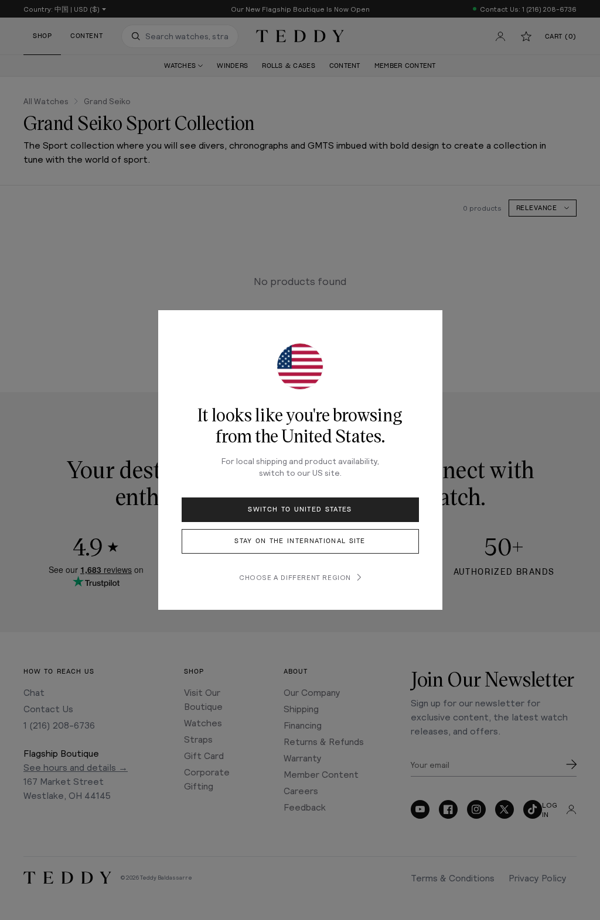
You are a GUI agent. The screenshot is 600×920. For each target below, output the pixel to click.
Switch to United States (300, 509)
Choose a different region (295, 577)
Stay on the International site (300, 541)
